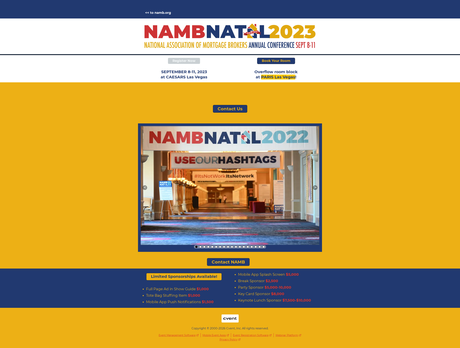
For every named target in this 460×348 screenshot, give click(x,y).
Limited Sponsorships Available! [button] (184, 276)
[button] (144, 187)
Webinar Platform (286, 335)
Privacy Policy (228, 339)
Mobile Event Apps (214, 335)
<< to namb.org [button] (158, 13)
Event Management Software (177, 335)
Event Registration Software (250, 335)
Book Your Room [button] (276, 61)
